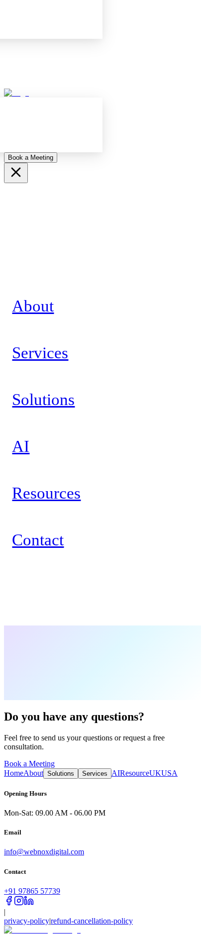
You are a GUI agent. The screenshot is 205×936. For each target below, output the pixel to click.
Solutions (60, 773)
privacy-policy (26, 921)
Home (13, 773)
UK (155, 773)
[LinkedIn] (29, 903)
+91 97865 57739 (32, 891)
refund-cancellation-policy (92, 921)
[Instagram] (19, 903)
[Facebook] (9, 903)
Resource (134, 773)
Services (94, 773)
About (33, 773)
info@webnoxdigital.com (44, 851)
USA (169, 773)
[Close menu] (16, 173)
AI (115, 773)
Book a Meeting (30, 157)
